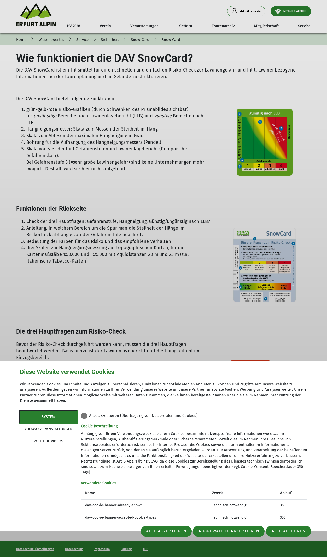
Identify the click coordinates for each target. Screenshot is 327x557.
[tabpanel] (194, 467)
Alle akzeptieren (166, 531)
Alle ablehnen (289, 531)
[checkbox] (194, 416)
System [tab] (48, 416)
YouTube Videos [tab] (48, 441)
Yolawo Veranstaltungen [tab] (48, 428)
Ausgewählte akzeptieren (228, 531)
